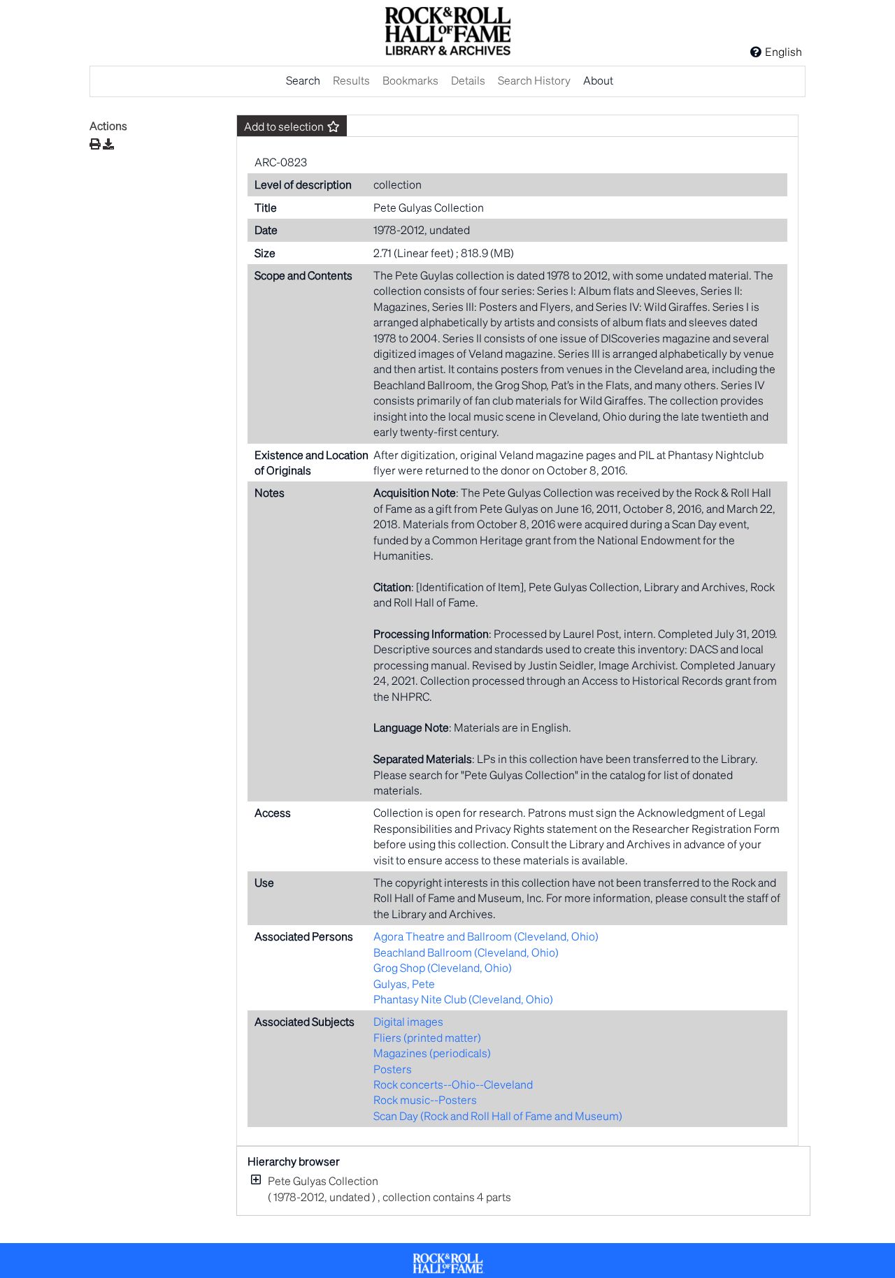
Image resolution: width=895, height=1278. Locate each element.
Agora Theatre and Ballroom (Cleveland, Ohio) (486, 936)
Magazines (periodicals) (432, 1052)
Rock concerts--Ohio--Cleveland (453, 1084)
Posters (392, 1068)
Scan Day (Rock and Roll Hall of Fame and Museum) (497, 1115)
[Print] (95, 143)
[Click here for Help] (755, 51)
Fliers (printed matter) (427, 1037)
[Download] (108, 144)
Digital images (408, 1021)
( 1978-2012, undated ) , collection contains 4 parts (389, 1188)
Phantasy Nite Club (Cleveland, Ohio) (463, 999)
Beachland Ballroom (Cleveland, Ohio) (466, 952)
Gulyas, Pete (404, 983)
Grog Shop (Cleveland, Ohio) (442, 967)
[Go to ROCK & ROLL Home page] (447, 33)
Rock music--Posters (425, 1099)
